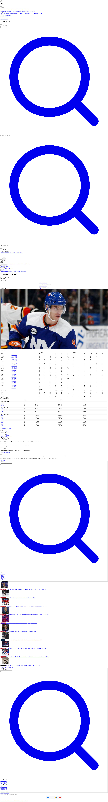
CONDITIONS (3, 800)
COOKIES (18, 800)
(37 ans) (8, 277)
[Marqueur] (54, 255)
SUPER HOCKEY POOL (37, 13)
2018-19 (2, 421)
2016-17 (2, 417)
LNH (2, 262)
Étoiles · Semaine (17, 271)
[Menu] (1, 259)
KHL (18, 11)
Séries (10, 266)
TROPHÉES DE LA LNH (5, 436)
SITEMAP (25, 800)
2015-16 (2, 415)
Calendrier (2, 266)
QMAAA (24, 11)
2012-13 (2, 408)
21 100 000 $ (41, 288)
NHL (1, 11)
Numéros (6, 271)
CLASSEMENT (4, 267)
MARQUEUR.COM (4, 793)
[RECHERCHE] (54, 134)
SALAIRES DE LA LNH (6, 428)
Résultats (6, 266)
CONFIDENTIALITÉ (11, 800)
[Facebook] (48, 797)
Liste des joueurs (7, 263)
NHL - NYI (14, 370)
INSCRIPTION (10, 252)
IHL (16, 11)
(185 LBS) (5, 281)
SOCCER (6, 19)
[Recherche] (2, 259)
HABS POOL (16, 13)
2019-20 (2, 422)
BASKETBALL (13, 9)
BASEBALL (7, 9)
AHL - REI (14, 386)
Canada (7, 433)
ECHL (13, 11)
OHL (9, 11)
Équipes (12, 263)
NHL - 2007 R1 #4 (43, 286)
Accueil (2, 263)
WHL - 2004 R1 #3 (43, 283)
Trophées (2, 271)
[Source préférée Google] (56, 797)
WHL (11, 11)
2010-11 (2, 404)
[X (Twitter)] (52, 797)
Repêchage (23, 263)
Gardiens (11, 268)
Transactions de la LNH (5, 452)
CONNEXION (3, 252)
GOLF (23, 9)
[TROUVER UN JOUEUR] (54, 243)
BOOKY (2, 9)
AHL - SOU (14, 381)
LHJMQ (6, 11)
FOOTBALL (19, 9)
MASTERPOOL (22, 13)
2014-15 (2, 412)
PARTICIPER (3, 460)
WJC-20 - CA (14, 360)
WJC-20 (33, 11)
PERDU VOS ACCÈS (17, 252)
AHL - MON (14, 361)
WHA (27, 11)
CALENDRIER (3, 265)
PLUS (2, 270)
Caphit (19, 263)
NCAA (20, 11)
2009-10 (2, 403)
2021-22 (2, 425)
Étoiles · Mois (23, 271)
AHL (4, 11)
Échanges (27, 263)
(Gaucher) (7, 280)
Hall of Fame (10, 271)
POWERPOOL (28, 13)
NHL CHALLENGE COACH (6, 13)
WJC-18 (29, 11)
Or (6, 431)
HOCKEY (26, 9)
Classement (2, 268)
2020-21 (2, 424)
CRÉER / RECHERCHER (5, 15)
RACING (2, 19)
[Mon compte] (5, 259)
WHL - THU (14, 355)
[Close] (1, 6)
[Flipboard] (60, 797)
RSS (22, 800)
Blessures (16, 263)
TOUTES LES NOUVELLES (6, 667)
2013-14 (2, 411)
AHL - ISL (14, 388)
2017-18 (2, 418)
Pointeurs (7, 268)
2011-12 (2, 405)
